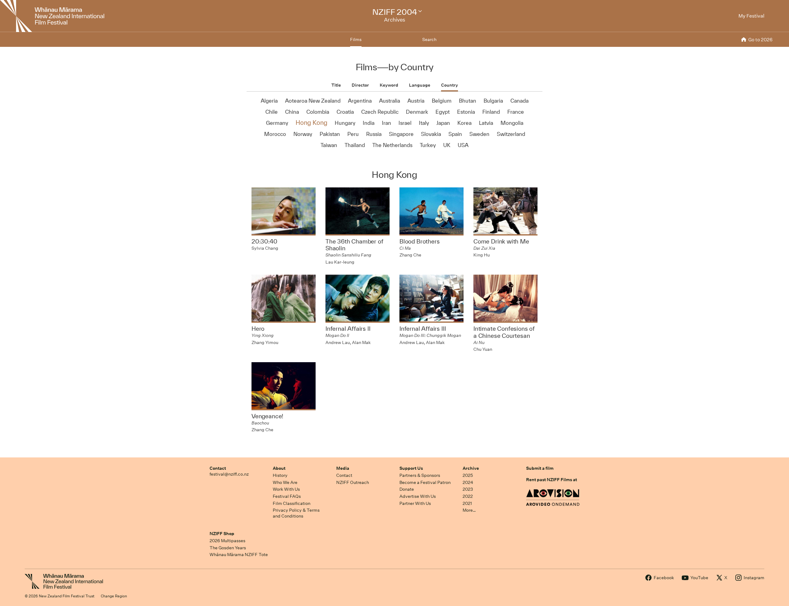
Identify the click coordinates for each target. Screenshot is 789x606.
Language (419, 85)
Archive (471, 468)
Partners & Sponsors (419, 475)
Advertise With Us (417, 496)
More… (469, 510)
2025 (468, 475)
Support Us (411, 468)
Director (360, 85)
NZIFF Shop (222, 533)
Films (356, 39)
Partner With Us (415, 503)
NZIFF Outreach (352, 482)
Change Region (114, 596)
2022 (468, 496)
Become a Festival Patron (425, 482)
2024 (468, 482)
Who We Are (285, 482)
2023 (468, 489)
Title (336, 85)
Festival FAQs (287, 496)
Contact (218, 468)
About (279, 468)
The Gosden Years (228, 548)
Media (342, 468)
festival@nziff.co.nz (229, 474)
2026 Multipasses (227, 540)
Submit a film (540, 468)
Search (429, 39)
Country (449, 85)
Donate (406, 489)
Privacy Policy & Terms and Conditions (296, 513)
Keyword (389, 85)
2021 (467, 503)
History (280, 475)
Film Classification (291, 503)
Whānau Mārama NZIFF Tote (239, 554)
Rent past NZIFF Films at (551, 479)
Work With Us (286, 489)
